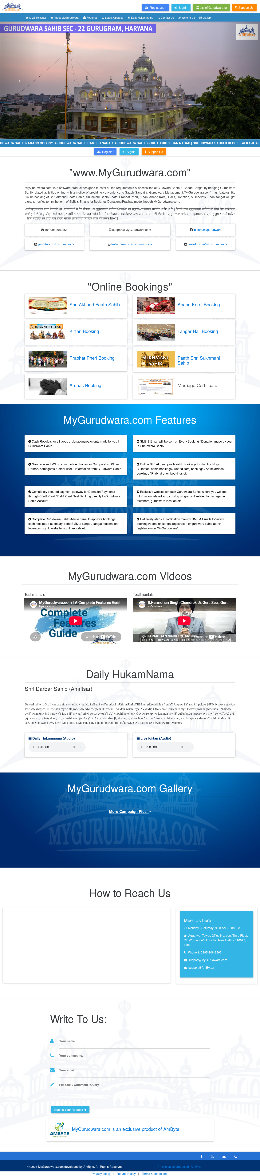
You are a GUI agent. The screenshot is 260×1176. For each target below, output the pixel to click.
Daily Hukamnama (141, 17)
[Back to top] (249, 1165)
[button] (19, 80)
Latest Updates (113, 17)
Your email (66, 1070)
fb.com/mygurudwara (207, 229)
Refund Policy (126, 1173)
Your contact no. (71, 1055)
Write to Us (188, 17)
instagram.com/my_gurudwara (131, 244)
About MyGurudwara (66, 17)
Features (91, 17)
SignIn (130, 152)
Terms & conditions (154, 1173)
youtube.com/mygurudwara (56, 244)
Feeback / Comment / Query (79, 1084)
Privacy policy (101, 1173)
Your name (67, 1041)
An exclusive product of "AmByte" (180, 1166)
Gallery (206, 17)
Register (106, 152)
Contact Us (167, 17)
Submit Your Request (69, 1109)
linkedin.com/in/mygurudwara (207, 244)
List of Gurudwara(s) (213, 7)
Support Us (245, 7)
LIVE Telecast (37, 17)
